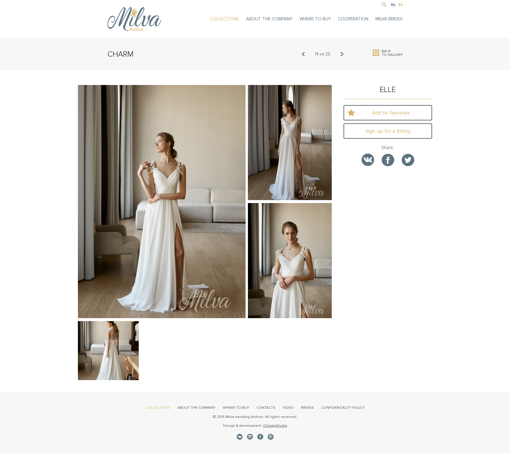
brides (307, 407)
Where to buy (315, 19)
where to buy (236, 407)
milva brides (389, 19)
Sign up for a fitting (387, 131)
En (400, 4)
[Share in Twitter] (408, 160)
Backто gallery (392, 53)
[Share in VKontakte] (368, 159)
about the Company (269, 19)
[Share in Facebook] (388, 160)
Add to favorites (391, 112)
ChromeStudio (275, 425)
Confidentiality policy (342, 407)
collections (224, 19)
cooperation (353, 19)
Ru (393, 4)
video (288, 407)
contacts (265, 407)
